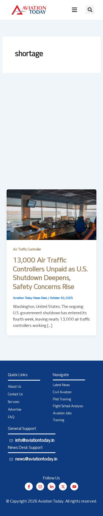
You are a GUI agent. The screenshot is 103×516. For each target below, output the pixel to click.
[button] (90, 9)
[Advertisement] (51, 135)
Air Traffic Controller (27, 249)
